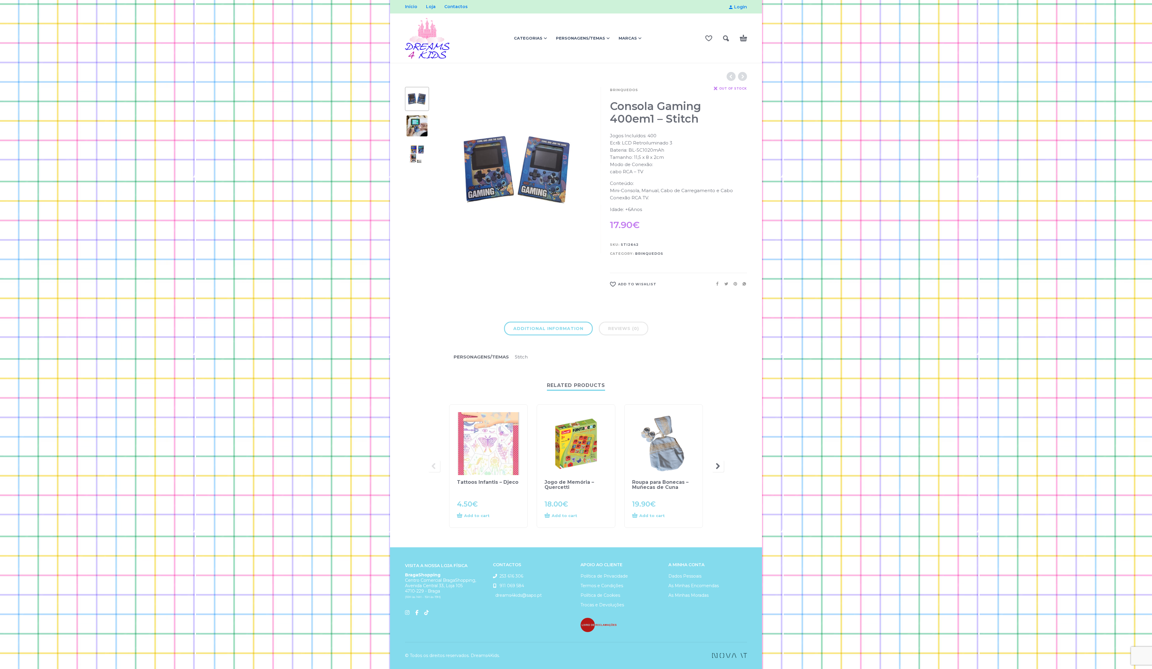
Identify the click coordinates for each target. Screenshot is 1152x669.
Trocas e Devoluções (602, 605)
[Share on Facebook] (715, 284)
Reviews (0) (623, 328)
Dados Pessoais (684, 576)
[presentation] (447, 170)
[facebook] (729, 655)
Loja (431, 6)
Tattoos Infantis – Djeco (487, 482)
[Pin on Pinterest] (733, 284)
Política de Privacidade (604, 576)
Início (411, 6)
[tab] (548, 330)
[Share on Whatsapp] (742, 284)
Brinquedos (624, 90)
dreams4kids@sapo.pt (517, 595)
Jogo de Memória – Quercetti (569, 484)
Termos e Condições (601, 585)
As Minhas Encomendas (693, 585)
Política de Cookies (600, 595)
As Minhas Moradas (688, 595)
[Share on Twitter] (724, 284)
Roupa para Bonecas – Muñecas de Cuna (660, 484)
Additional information (548, 328)
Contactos (456, 6)
